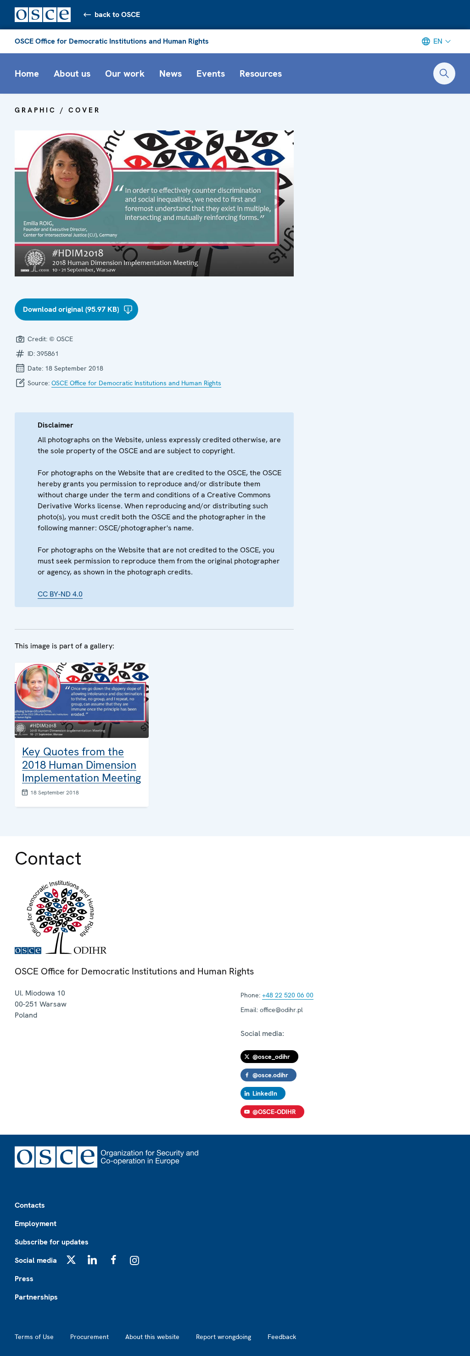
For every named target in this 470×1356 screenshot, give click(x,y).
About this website (152, 1337)
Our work (125, 73)
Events (210, 73)
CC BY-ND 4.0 (60, 594)
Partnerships (36, 1297)
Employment (35, 1223)
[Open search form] (444, 73)
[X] (71, 1259)
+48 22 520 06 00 (287, 995)
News (170, 73)
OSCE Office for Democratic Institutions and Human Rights (112, 41)
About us (72, 73)
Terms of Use (34, 1337)
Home (27, 73)
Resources (261, 73)
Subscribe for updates (52, 1242)
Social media (36, 1260)
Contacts (30, 1205)
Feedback (282, 1337)
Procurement (89, 1337)
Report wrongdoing (223, 1337)
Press (24, 1278)
